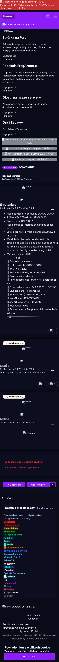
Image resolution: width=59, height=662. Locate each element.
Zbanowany (29, 179)
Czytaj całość (9, 87)
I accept (31, 656)
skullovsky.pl (30, 627)
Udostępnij (15, 484)
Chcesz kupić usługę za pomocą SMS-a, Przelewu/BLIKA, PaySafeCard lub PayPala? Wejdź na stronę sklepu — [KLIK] (27, 4)
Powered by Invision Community (29, 638)
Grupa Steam (33, 615)
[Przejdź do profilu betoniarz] (29, 193)
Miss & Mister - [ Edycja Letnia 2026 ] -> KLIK (31, 153)
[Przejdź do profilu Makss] (29, 354)
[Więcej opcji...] (52, 210)
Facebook (33, 618)
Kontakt (35, 631)
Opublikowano (17, 208)
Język (23, 631)
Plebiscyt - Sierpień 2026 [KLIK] (31, 159)
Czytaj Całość (9, 56)
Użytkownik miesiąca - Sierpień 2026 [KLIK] (31, 148)
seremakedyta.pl (11, 627)
